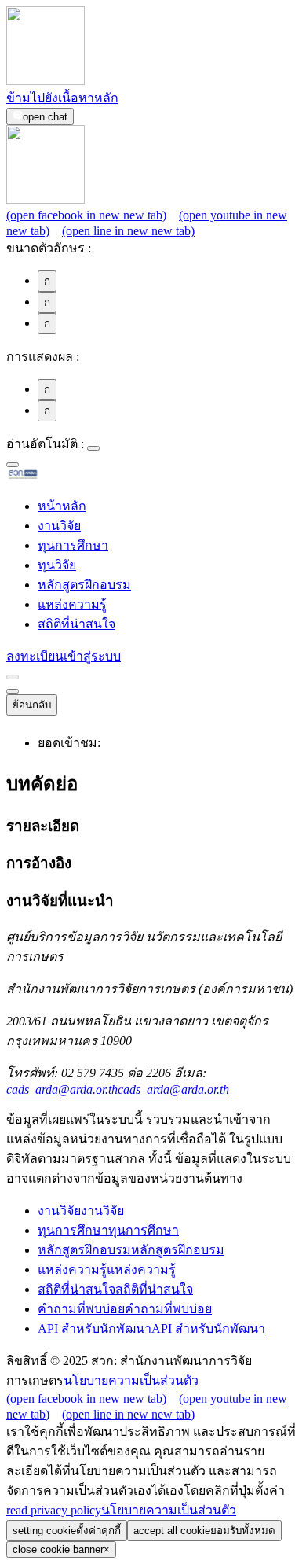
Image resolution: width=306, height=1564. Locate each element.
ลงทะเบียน (35, 656)
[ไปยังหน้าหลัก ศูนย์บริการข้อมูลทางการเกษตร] (47, 476)
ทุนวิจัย (57, 565)
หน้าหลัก (62, 506)
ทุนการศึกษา (73, 545)
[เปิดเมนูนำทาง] (12, 691)
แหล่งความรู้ (72, 604)
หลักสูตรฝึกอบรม (84, 584)
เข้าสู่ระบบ (92, 656)
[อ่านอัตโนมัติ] (93, 448)
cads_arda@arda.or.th (117, 1089)
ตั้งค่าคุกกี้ (67, 1530)
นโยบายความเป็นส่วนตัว (131, 1380)
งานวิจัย (59, 525)
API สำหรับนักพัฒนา (151, 1328)
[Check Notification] (12, 677)
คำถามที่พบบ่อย (125, 1309)
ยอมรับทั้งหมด (204, 1530)
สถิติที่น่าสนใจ (76, 624)
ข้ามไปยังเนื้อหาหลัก (62, 98)
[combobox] (12, 464)
